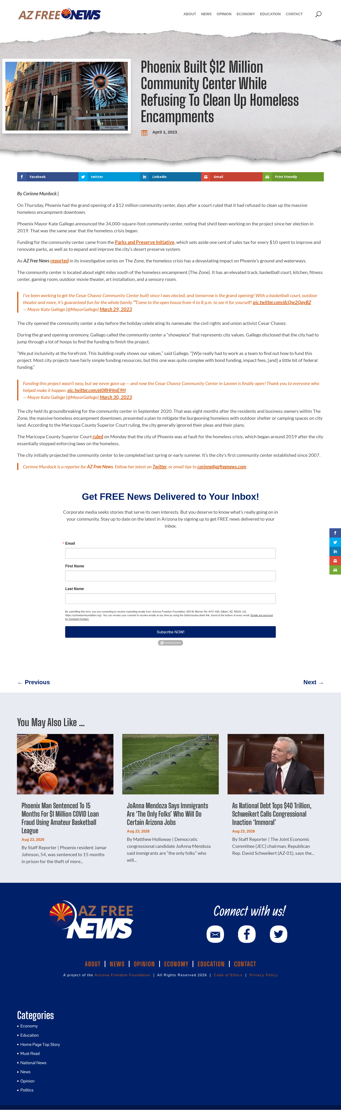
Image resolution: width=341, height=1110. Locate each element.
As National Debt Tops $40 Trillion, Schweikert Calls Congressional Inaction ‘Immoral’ (272, 813)
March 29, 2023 (116, 309)
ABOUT (93, 964)
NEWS (117, 964)
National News (33, 1062)
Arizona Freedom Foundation (123, 975)
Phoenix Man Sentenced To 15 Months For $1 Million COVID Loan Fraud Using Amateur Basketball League (60, 818)
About (189, 14)
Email (70, 543)
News (206, 14)
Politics (26, 1090)
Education (270, 14)
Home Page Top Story (40, 1044)
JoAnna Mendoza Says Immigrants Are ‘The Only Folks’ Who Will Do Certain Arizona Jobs (167, 813)
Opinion (224, 14)
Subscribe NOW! (170, 631)
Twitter (160, 466)
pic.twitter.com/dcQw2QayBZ (282, 302)
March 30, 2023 (116, 397)
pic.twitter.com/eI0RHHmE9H (97, 390)
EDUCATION (211, 964)
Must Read (30, 1053)
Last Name (74, 589)
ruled (98, 436)
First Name (74, 566)
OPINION (144, 964)
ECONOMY (176, 964)
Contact (294, 14)
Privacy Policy (264, 975)
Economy (246, 14)
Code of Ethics (228, 975)
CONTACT (245, 964)
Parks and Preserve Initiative (144, 242)
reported (59, 260)
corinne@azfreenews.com (221, 466)
